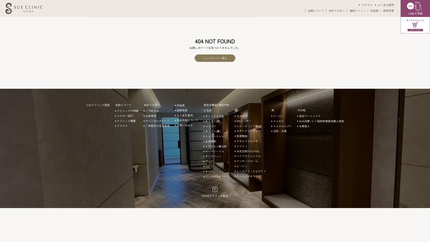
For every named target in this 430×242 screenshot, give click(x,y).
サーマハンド (213, 171)
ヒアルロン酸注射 (216, 146)
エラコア (210, 126)
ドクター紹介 (125, 116)
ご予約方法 (152, 111)
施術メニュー (358, 11)
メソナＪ (241, 146)
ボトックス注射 (214, 116)
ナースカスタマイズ (217, 176)
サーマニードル (214, 151)
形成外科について (187, 120)
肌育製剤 (210, 141)
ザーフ (209, 161)
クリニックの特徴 (127, 111)
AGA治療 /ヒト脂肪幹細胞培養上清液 (321, 121)
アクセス (367, 5)
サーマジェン (213, 156)
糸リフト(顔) (212, 121)
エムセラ (278, 121)
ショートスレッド (216, 136)
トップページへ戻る (215, 58)
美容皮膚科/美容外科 (216, 105)
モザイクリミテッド (248, 131)
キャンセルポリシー (157, 121)
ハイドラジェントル (248, 156)
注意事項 (150, 116)
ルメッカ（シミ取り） (249, 126)
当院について (316, 11)
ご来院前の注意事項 (157, 126)
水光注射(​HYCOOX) (247, 151)
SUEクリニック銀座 (98, 105)
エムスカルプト (282, 126)
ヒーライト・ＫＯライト (251, 171)
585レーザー (243, 121)
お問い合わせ (185, 125)
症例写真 (388, 11)
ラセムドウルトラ (247, 141)
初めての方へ (337, 11)
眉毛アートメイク (309, 116)
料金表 (374, 11)
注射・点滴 (280, 131)
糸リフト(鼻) (212, 131)
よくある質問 (386, 5)
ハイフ (209, 166)
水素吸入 (304, 126)
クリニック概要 (126, 121)
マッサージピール (247, 161)
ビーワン (241, 166)
